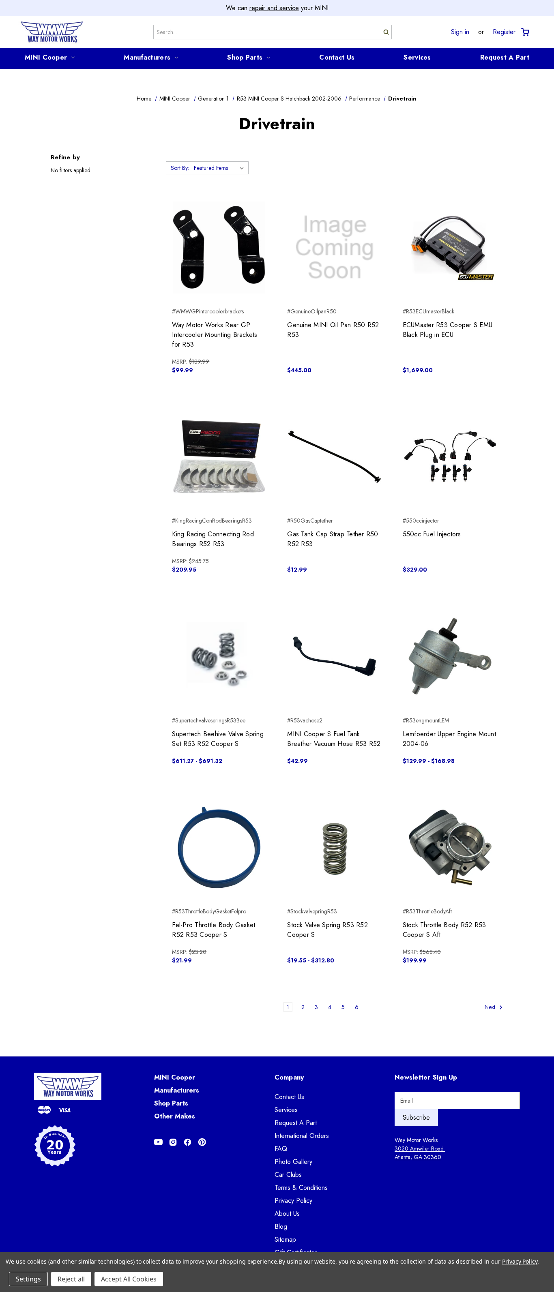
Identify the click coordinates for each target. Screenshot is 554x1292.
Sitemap (285, 1239)
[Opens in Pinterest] (202, 1142)
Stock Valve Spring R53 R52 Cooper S (327, 929)
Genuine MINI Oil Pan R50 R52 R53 (333, 329)
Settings (28, 1279)
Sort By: (180, 168)
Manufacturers (147, 57)
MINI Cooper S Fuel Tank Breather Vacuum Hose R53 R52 (333, 738)
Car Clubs (288, 1174)
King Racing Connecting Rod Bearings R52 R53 (213, 539)
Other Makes (174, 1116)
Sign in (460, 32)
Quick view (219, 233)
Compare (216, 248)
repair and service (274, 8)
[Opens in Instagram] (173, 1142)
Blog (281, 1226)
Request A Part (504, 57)
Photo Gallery (293, 1161)
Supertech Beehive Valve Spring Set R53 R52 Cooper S (218, 738)
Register (504, 32)
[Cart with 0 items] (524, 32)
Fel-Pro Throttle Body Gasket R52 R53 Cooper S (213, 929)
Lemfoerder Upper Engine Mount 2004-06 (449, 738)
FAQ (281, 1148)
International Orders (302, 1135)
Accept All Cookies (129, 1279)
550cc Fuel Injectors (432, 534)
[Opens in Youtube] (158, 1142)
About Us (287, 1213)
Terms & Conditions (301, 1187)
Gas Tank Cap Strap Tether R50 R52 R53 (332, 539)
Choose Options (219, 471)
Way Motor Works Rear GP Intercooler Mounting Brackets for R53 (214, 334)
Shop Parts (244, 57)
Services (417, 57)
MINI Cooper (46, 57)
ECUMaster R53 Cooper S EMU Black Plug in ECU (448, 329)
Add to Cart (219, 262)
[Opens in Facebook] (187, 1142)
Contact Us (336, 57)
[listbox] (220, 168)
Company (289, 1077)
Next (491, 1007)
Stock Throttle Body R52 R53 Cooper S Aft (444, 929)
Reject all (71, 1279)
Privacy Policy (293, 1200)
